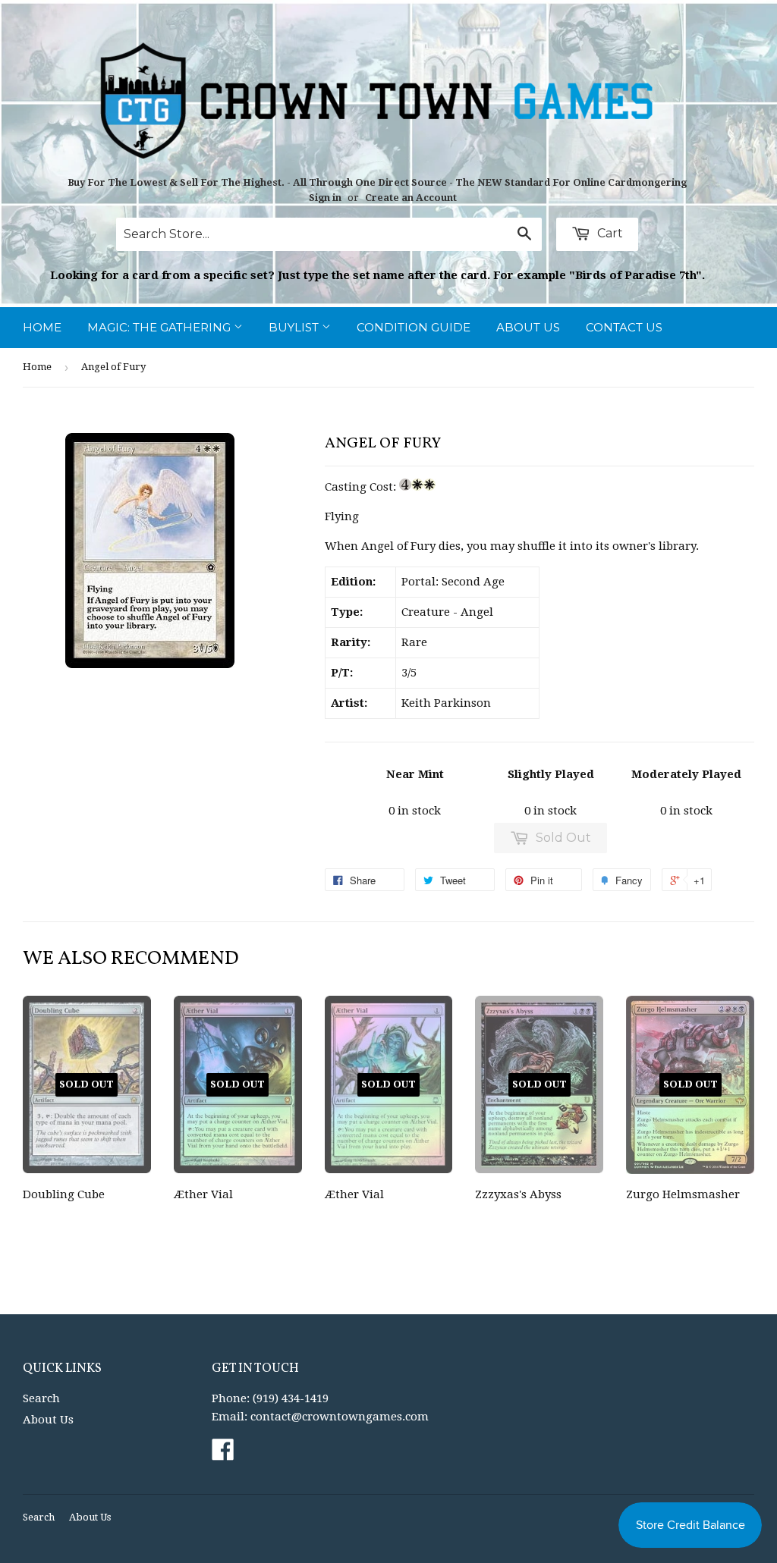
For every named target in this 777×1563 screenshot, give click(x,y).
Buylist (295, 327)
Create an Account (411, 197)
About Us (528, 327)
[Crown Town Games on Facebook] (223, 1454)
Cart (608, 233)
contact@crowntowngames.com (339, 1416)
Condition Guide (413, 327)
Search (41, 1398)
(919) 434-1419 (291, 1398)
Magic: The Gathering (160, 327)
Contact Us (624, 327)
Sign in (325, 197)
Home (42, 327)
